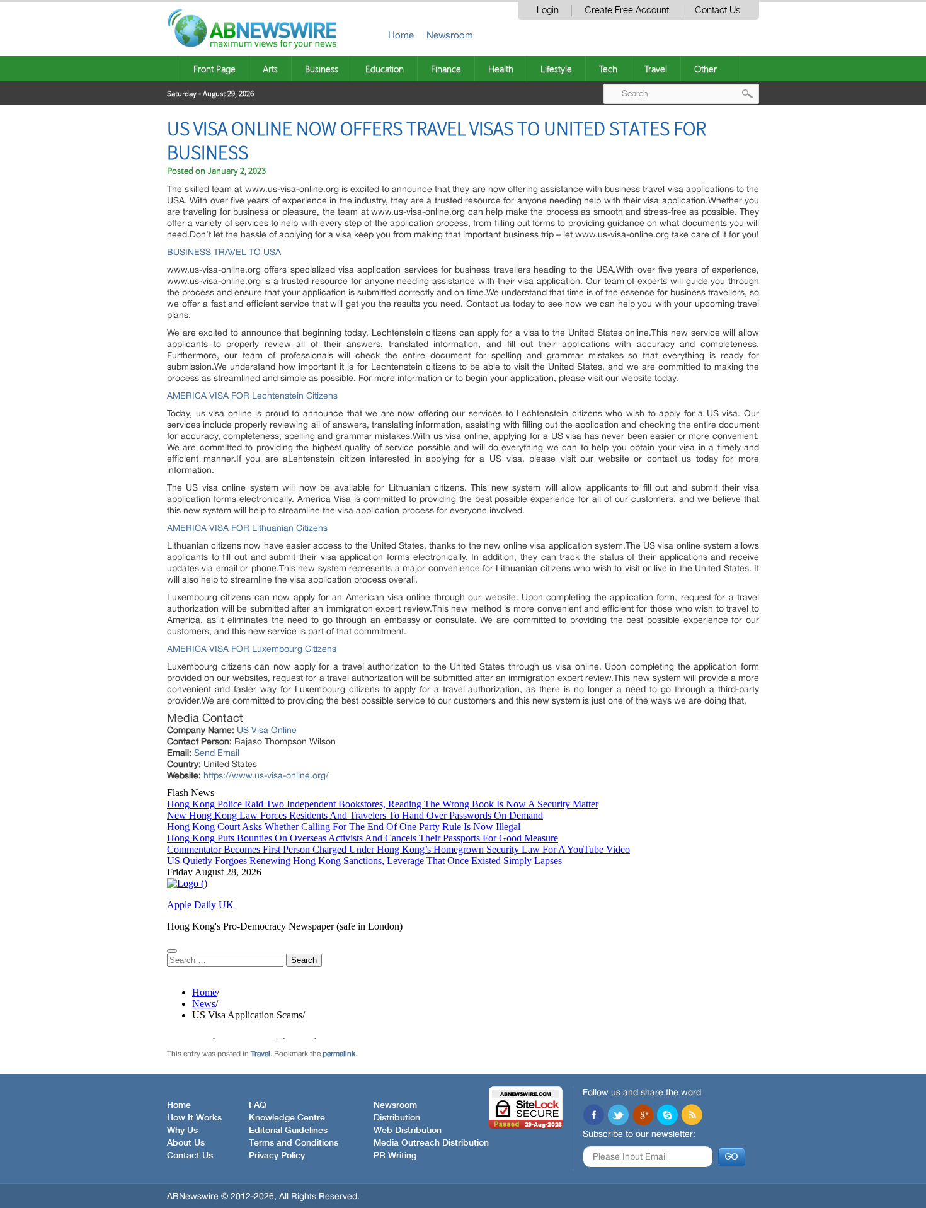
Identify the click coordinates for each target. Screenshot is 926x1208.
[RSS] (691, 1116)
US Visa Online (267, 730)
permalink (339, 1053)
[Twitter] (618, 1116)
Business (321, 68)
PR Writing (395, 1155)
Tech (608, 68)
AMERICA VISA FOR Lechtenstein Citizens (252, 395)
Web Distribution (408, 1130)
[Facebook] (593, 1116)
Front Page (214, 68)
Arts (270, 68)
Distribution (397, 1118)
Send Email (216, 753)
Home (401, 35)
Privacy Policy (277, 1155)
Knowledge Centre (287, 1118)
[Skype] (667, 1116)
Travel (655, 68)
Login (548, 10)
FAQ (257, 1105)
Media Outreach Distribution (431, 1143)
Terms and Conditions (293, 1143)
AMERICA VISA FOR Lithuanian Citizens (247, 528)
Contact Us (717, 10)
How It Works (194, 1118)
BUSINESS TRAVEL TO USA (224, 252)
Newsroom (449, 35)
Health (500, 68)
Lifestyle (556, 68)
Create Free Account (627, 10)
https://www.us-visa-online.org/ (266, 775)
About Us (186, 1143)
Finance (446, 68)
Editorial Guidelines (288, 1130)
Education (384, 68)
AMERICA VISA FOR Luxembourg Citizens (251, 649)
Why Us (182, 1130)
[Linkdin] (642, 1116)
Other (705, 68)
